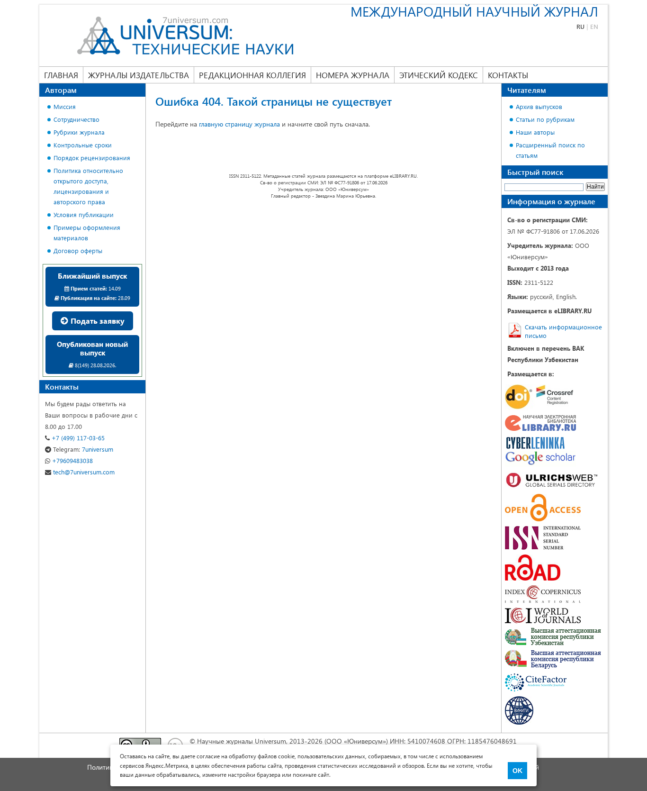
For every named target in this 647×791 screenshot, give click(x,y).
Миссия (65, 106)
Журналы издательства (138, 75)
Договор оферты (78, 250)
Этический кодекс (438, 75)
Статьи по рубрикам (545, 119)
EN (594, 26)
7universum (83, 449)
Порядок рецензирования (92, 158)
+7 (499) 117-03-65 (77, 438)
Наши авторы (535, 132)
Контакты (508, 75)
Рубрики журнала (79, 132)
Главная (61, 75)
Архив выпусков (539, 106)
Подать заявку (97, 321)
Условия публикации (84, 214)
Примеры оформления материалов (87, 232)
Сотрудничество (76, 119)
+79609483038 (71, 460)
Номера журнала (352, 75)
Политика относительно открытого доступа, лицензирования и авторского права (88, 186)
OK (517, 770)
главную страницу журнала (239, 123)
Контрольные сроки (83, 145)
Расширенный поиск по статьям (550, 150)
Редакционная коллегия (252, 75)
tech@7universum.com (83, 472)
